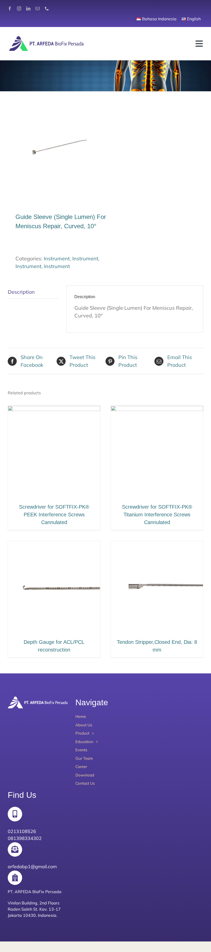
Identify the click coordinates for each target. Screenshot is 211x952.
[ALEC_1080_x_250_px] (46, 37)
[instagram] (19, 8)
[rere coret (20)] (55, 152)
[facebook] (10, 8)
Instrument (57, 258)
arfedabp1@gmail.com (32, 866)
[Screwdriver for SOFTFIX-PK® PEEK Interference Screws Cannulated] (54, 409)
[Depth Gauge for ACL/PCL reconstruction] (54, 545)
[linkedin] (28, 8)
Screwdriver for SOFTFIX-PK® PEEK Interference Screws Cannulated (54, 514)
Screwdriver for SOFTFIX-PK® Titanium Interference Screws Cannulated (157, 514)
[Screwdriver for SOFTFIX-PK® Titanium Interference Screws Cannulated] (157, 409)
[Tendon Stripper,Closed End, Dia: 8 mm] (157, 545)
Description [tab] (21, 292)
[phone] (47, 8)
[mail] (38, 8)
